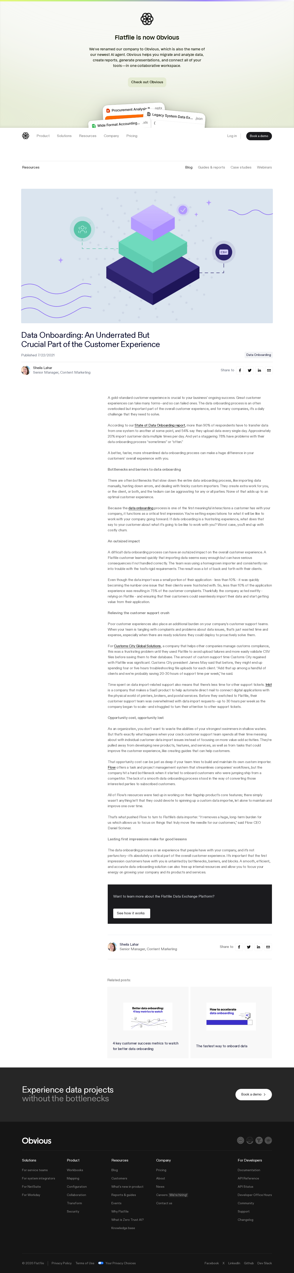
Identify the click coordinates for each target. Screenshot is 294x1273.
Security (73, 1211)
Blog (114, 1170)
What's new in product (127, 1186)
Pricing (161, 1170)
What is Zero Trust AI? (127, 1220)
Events (116, 1203)
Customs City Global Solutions (137, 646)
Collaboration (76, 1195)
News (160, 1186)
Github (249, 1263)
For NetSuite (31, 1186)
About (160, 1178)
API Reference (248, 1178)
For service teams (35, 1170)
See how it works (131, 913)
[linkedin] (259, 370)
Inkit (269, 685)
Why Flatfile (120, 1211)
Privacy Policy (62, 1263)
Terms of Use (84, 1263)
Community (246, 1203)
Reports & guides (123, 1195)
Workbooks (75, 1170)
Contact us (164, 1203)
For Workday (31, 1195)
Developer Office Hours (255, 1195)
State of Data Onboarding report (160, 425)
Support (244, 1211)
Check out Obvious (147, 82)
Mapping (73, 1178)
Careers (171, 1195)
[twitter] (249, 370)
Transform (74, 1203)
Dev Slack (264, 1263)
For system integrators (38, 1178)
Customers (119, 1178)
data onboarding (140, 508)
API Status (245, 1186)
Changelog (245, 1220)
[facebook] (240, 370)
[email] (269, 370)
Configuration (77, 1186)
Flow (112, 768)
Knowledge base (123, 1228)
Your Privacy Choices (120, 1263)
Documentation (249, 1170)
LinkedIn (234, 1263)
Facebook (212, 1263)
